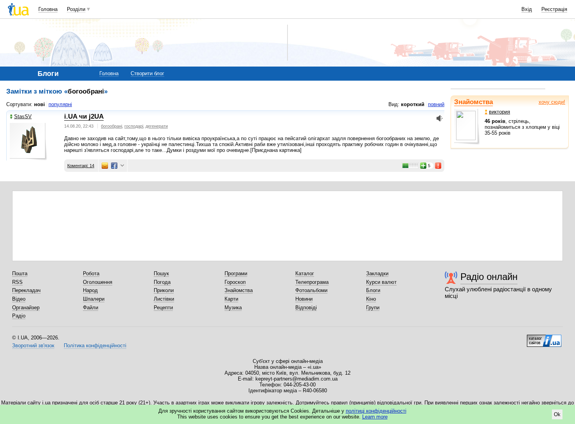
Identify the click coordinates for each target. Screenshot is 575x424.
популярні (60, 104)
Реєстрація (554, 9)
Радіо (18, 316)
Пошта (19, 273)
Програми (236, 273)
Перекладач (26, 290)
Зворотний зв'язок (33, 345)
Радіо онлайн (489, 276)
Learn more (375, 417)
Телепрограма (312, 282)
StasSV (23, 116)
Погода (162, 282)
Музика (233, 307)
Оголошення (97, 282)
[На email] (105, 165)
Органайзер (26, 307)
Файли (90, 307)
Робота (91, 273)
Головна (48, 9)
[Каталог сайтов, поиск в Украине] (544, 338)
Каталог (304, 273)
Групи (372, 307)
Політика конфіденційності (95, 345)
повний (436, 104)
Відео (18, 299)
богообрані (111, 126)
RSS (17, 282)
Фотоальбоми (311, 290)
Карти (231, 299)
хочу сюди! (552, 102)
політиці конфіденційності (376, 411)
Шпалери (93, 299)
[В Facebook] (114, 165)
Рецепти (163, 307)
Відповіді (306, 307)
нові (39, 104)
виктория (499, 112)
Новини (304, 299)
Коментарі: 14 (80, 165)
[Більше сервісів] (122, 166)
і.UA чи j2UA (84, 116)
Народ (90, 290)
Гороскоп (235, 282)
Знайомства (473, 102)
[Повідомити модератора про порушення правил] (438, 165)
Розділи (76, 9)
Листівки (164, 299)
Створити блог (147, 73)
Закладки (377, 273)
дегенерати (157, 126)
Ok (557, 414)
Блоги (373, 290)
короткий (412, 104)
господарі (133, 126)
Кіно (371, 299)
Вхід (526, 9)
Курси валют (381, 282)
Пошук (161, 273)
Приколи (164, 290)
